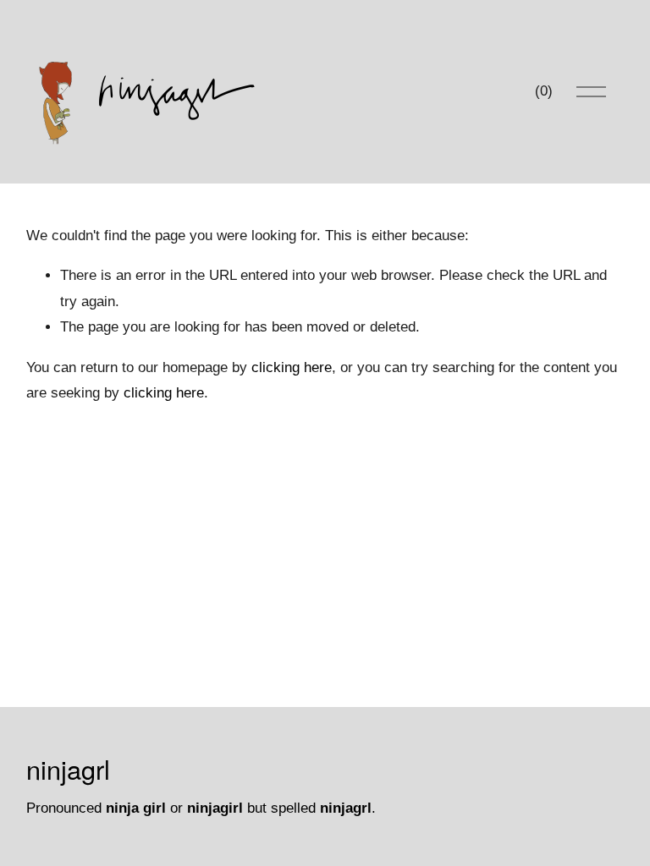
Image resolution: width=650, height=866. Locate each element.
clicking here (291, 367)
